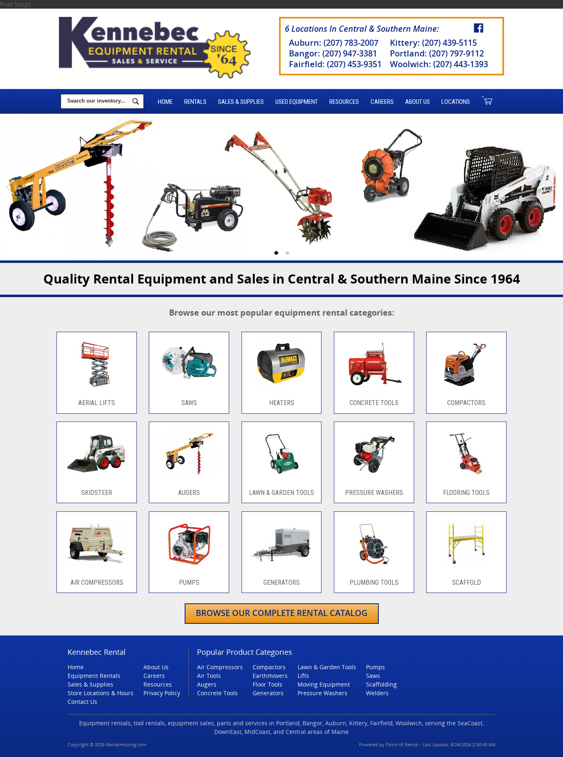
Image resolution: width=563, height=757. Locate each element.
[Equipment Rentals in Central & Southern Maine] (281, 188)
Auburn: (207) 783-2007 (333, 42)
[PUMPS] (189, 569)
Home (165, 101)
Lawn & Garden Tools (327, 667)
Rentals (195, 101)
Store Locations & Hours (101, 693)
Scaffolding (381, 684)
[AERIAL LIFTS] (96, 390)
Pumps (375, 667)
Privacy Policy (161, 693)
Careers (382, 101)
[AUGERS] (189, 480)
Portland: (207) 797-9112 (437, 53)
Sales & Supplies (241, 101)
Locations (455, 101)
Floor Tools (267, 684)
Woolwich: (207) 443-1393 (439, 64)
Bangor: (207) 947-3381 (333, 53)
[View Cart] (487, 101)
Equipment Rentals (94, 676)
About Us (417, 101)
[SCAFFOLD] (466, 569)
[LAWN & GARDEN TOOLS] (281, 480)
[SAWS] (189, 390)
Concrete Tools (217, 693)
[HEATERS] (281, 390)
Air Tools (209, 676)
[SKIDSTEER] (96, 480)
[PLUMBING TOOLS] (374, 569)
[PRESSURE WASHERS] (374, 480)
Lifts (303, 676)
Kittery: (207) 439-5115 (433, 42)
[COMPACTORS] (466, 390)
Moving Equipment (324, 684)
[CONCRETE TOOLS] (374, 390)
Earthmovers (270, 676)
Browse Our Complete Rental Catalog (282, 613)
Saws (373, 676)
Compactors (269, 667)
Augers (206, 684)
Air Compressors (220, 667)
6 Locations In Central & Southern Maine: (362, 28)
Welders (377, 693)
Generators (268, 693)
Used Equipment (296, 101)
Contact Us (82, 701)
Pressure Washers (322, 693)
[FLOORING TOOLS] (466, 480)
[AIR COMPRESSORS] (96, 569)
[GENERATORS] (281, 569)
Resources (344, 101)
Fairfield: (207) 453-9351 (335, 64)
